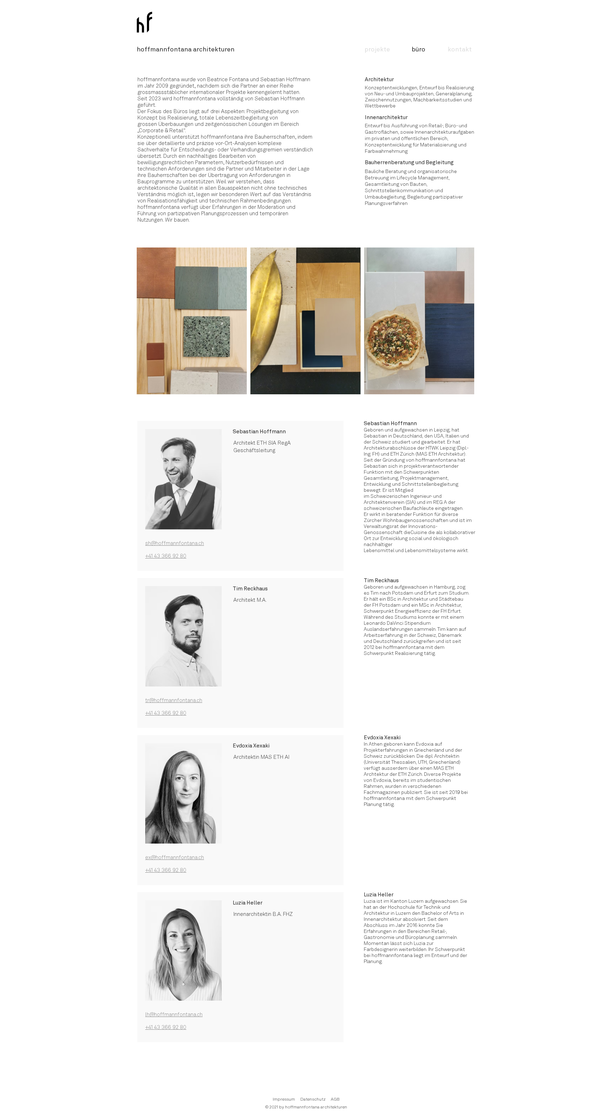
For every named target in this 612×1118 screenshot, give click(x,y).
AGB (335, 1099)
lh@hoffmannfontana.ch (174, 1015)
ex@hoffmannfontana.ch (174, 858)
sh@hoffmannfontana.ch (174, 543)
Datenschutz (312, 1099)
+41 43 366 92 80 (165, 556)
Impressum (284, 1099)
